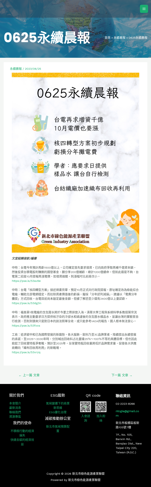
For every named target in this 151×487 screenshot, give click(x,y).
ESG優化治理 (57, 412)
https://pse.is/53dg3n (26, 303)
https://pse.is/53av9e (26, 281)
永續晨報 (16, 68)
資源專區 (15, 416)
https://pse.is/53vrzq (26, 352)
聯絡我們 (15, 412)
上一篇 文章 (29, 375)
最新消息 (15, 408)
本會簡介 (15, 403)
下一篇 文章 (121, 375)
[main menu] (144, 9)
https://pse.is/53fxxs (26, 325)
